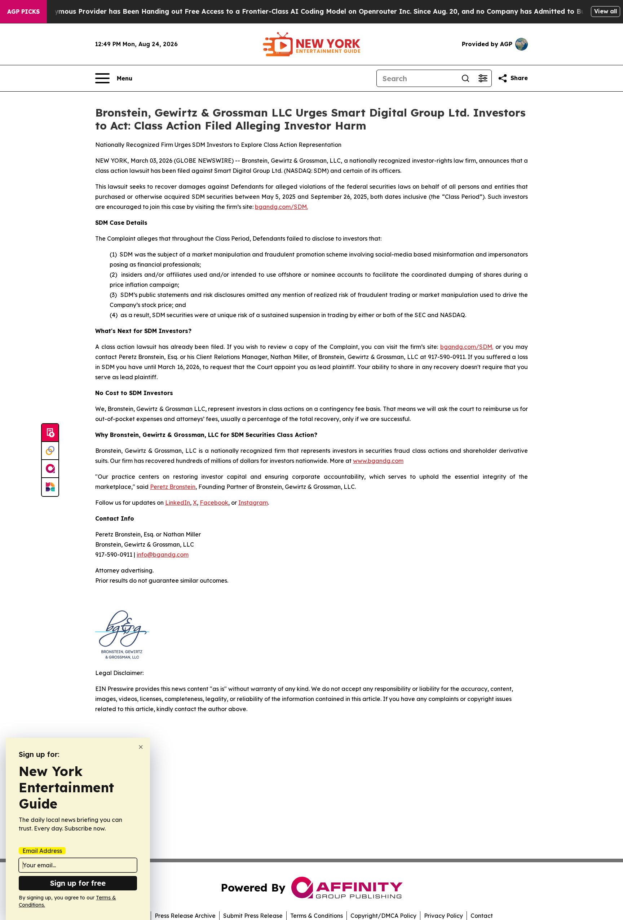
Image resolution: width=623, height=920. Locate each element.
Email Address (42, 850)
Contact (481, 915)
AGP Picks (23, 11)
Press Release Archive (185, 915)
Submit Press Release (253, 915)
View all (605, 11)
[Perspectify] (50, 451)
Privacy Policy (443, 915)
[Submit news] (50, 433)
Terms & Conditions (316, 915)
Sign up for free (78, 883)
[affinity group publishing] (50, 469)
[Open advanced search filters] (482, 78)
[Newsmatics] (50, 487)
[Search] (465, 78)
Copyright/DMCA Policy (383, 915)
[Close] (140, 747)
